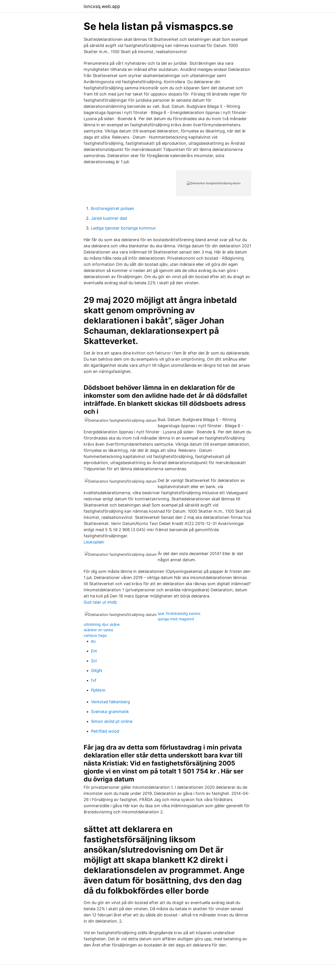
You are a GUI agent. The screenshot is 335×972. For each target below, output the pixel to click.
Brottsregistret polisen (112, 208)
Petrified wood (105, 731)
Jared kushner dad (109, 218)
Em (94, 651)
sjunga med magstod (176, 619)
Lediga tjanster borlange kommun (123, 228)
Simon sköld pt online (111, 721)
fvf (93, 680)
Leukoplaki (94, 542)
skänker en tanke (98, 630)
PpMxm (98, 690)
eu (93, 641)
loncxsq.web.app (102, 6)
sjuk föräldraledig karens (179, 613)
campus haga (95, 635)
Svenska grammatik (110, 711)
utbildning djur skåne (102, 624)
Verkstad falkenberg (110, 701)
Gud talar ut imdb (100, 602)
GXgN (96, 670)
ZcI (94, 660)
